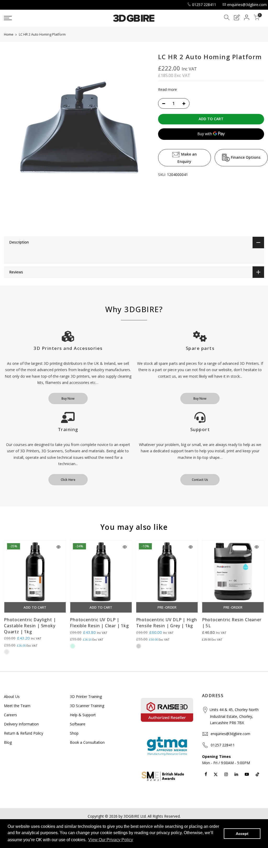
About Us (12, 696)
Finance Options (245, 157)
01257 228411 (204, 4)
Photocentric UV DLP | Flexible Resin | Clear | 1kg (99, 623)
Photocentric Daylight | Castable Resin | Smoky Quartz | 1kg (30, 626)
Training (68, 429)
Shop (74, 733)
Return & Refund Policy (23, 733)
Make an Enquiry (187, 157)
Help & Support (83, 714)
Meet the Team (17, 705)
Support (200, 429)
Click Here (68, 479)
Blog (8, 742)
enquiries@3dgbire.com (247, 4)
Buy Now (68, 398)
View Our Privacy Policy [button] (110, 840)
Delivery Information (21, 724)
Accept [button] (242, 834)
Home (8, 34)
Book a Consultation (87, 742)
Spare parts (200, 348)
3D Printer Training (86, 696)
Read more (167, 89)
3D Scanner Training (87, 705)
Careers (10, 714)
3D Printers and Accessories (68, 348)
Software (77, 724)
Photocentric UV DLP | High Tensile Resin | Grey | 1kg (166, 623)
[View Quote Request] (236, 18)
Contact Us (200, 479)
